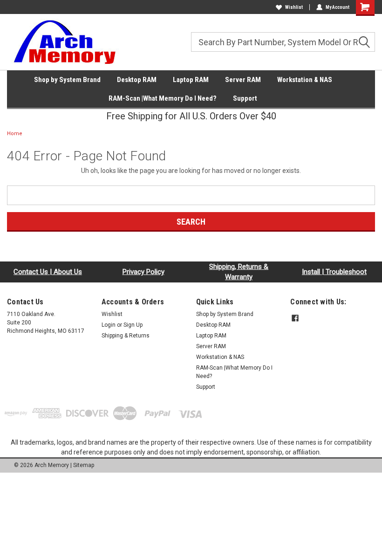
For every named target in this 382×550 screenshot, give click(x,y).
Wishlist (294, 7)
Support (245, 98)
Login (109, 325)
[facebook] (295, 318)
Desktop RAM (137, 80)
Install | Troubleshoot (334, 272)
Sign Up (133, 325)
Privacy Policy (143, 272)
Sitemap (83, 465)
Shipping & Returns (126, 335)
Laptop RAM (191, 80)
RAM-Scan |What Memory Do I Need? (163, 98)
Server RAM (243, 80)
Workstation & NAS (304, 80)
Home (14, 134)
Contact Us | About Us (48, 272)
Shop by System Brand (67, 80)
